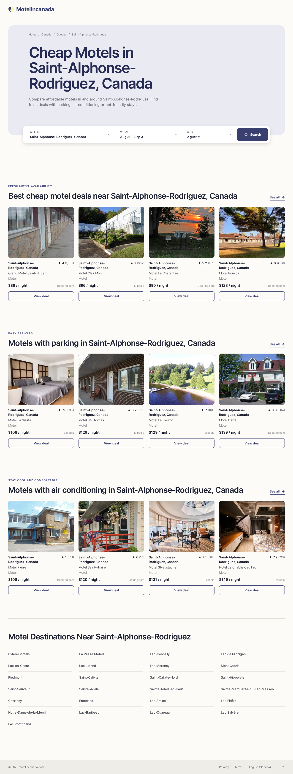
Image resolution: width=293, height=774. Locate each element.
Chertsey (15, 701)
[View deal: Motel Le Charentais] (181, 232)
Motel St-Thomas (91, 420)
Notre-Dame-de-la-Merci (27, 712)
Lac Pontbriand (19, 724)
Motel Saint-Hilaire (92, 567)
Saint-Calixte (88, 677)
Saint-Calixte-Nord (164, 677)
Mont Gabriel (230, 666)
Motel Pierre (17, 567)
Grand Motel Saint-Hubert (27, 273)
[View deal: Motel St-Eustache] (181, 526)
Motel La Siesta (19, 420)
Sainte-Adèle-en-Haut (166, 689)
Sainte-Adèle (89, 689)
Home (32, 34)
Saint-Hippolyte (232, 677)
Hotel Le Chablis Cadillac (237, 567)
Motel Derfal (228, 420)
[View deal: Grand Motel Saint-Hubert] (41, 232)
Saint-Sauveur (19, 689)
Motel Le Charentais (164, 273)
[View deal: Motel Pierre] (41, 526)
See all (277, 197)
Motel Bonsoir (229, 273)
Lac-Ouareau (160, 712)
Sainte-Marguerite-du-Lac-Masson (247, 689)
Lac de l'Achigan (233, 654)
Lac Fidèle (228, 701)
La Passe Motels (91, 654)
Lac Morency (160, 666)
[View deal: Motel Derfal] (252, 379)
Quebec (62, 34)
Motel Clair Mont (91, 273)
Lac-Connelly (160, 654)
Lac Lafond (87, 666)
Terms (238, 767)
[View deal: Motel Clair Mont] (111, 232)
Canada (46, 34)
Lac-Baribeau (89, 712)
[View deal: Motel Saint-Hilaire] (111, 526)
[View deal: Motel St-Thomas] (111, 379)
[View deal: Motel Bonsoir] (252, 232)
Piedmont (15, 677)
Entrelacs (86, 701)
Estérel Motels (19, 654)
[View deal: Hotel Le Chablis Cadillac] (252, 526)
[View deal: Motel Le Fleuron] (181, 379)
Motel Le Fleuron (161, 420)
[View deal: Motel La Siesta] (41, 379)
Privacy (224, 767)
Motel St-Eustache (162, 567)
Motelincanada (35, 9)
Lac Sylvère (230, 712)
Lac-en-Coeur (18, 666)
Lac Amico (158, 701)
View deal (41, 296)
